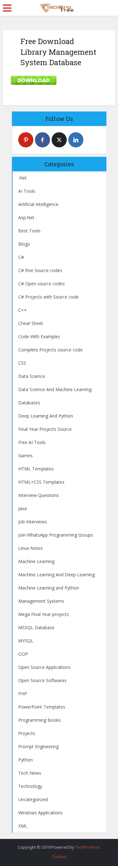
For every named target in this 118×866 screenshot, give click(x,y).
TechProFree (87, 847)
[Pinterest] (25, 139)
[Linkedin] (75, 139)
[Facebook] (42, 139)
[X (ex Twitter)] (59, 139)
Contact (59, 856)
